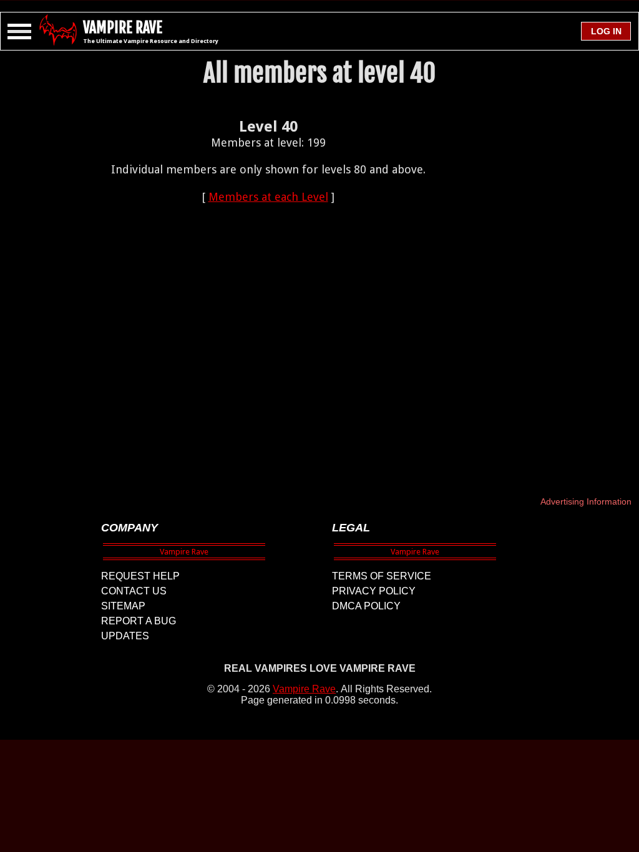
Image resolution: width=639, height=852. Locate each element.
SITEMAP (123, 606)
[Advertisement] (268, 293)
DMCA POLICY (366, 606)
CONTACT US (134, 591)
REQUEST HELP (140, 576)
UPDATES (125, 636)
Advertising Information (586, 501)
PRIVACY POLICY (374, 591)
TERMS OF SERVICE (381, 576)
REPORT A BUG (138, 621)
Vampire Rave (304, 689)
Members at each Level (268, 196)
